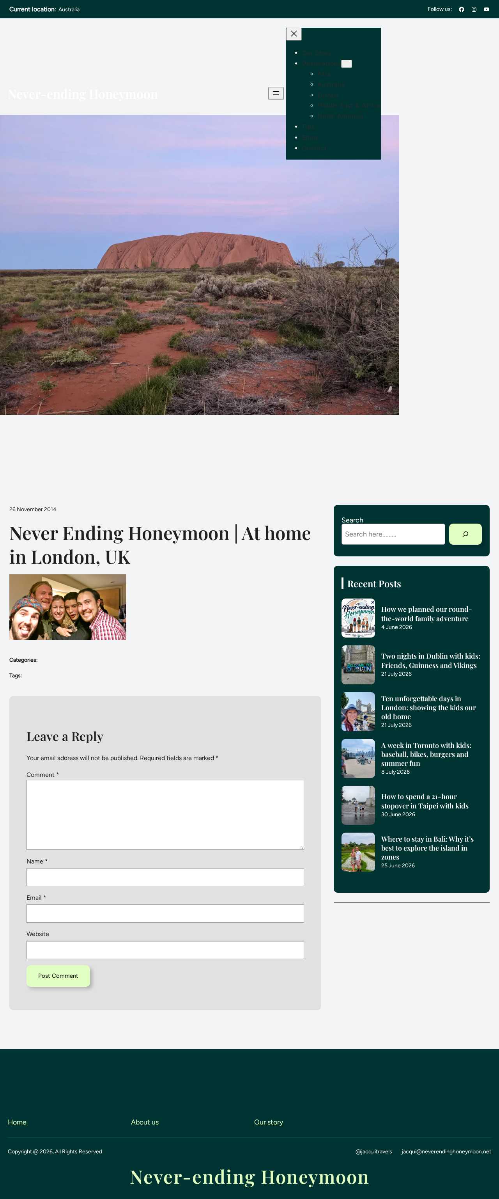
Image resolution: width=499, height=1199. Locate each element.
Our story (268, 1122)
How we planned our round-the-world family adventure (426, 613)
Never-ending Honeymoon (83, 93)
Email (36, 897)
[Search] (465, 534)
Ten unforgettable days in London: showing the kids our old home (428, 707)
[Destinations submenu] (346, 64)
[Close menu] (294, 34)
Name (37, 861)
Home (17, 1122)
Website (38, 934)
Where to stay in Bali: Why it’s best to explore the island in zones (427, 847)
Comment (43, 774)
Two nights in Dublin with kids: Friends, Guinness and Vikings (430, 660)
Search (352, 520)
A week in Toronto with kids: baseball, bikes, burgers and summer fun (426, 754)
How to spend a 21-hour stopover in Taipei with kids (425, 801)
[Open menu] (276, 93)
